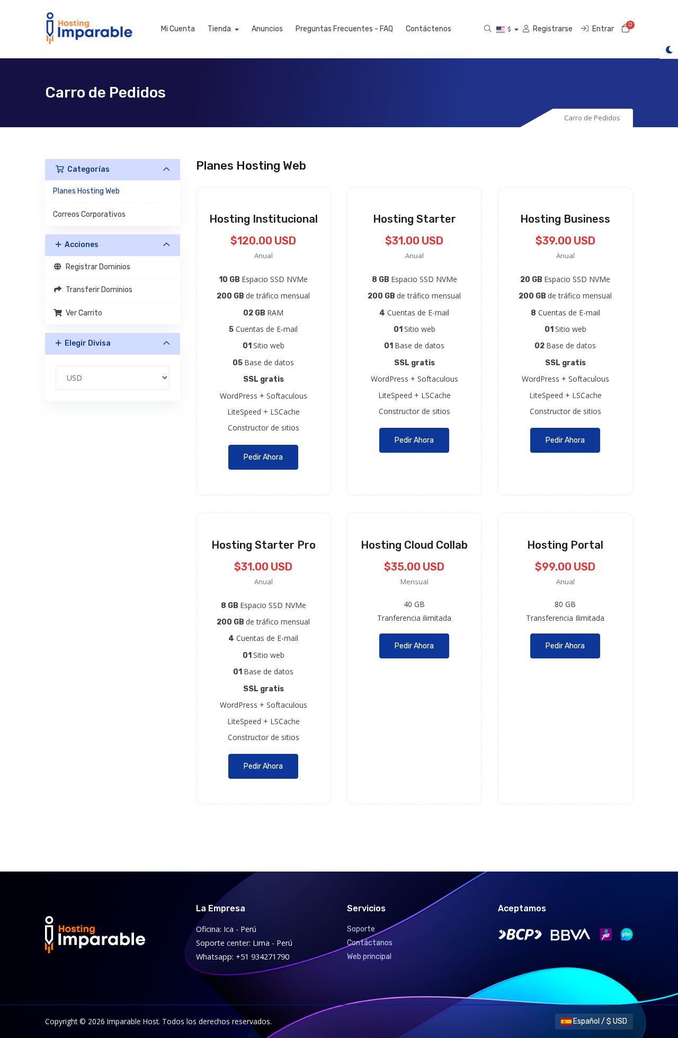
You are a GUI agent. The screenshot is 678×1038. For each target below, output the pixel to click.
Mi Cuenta (178, 28)
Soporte (361, 929)
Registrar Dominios (96, 266)
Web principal (369, 956)
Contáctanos (369, 942)
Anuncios (267, 28)
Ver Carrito (82, 313)
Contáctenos (428, 28)
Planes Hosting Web (86, 191)
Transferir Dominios (97, 289)
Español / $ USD (599, 1021)
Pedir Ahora (263, 457)
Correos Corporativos (89, 214)
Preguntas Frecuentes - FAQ (344, 28)
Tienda (220, 28)
